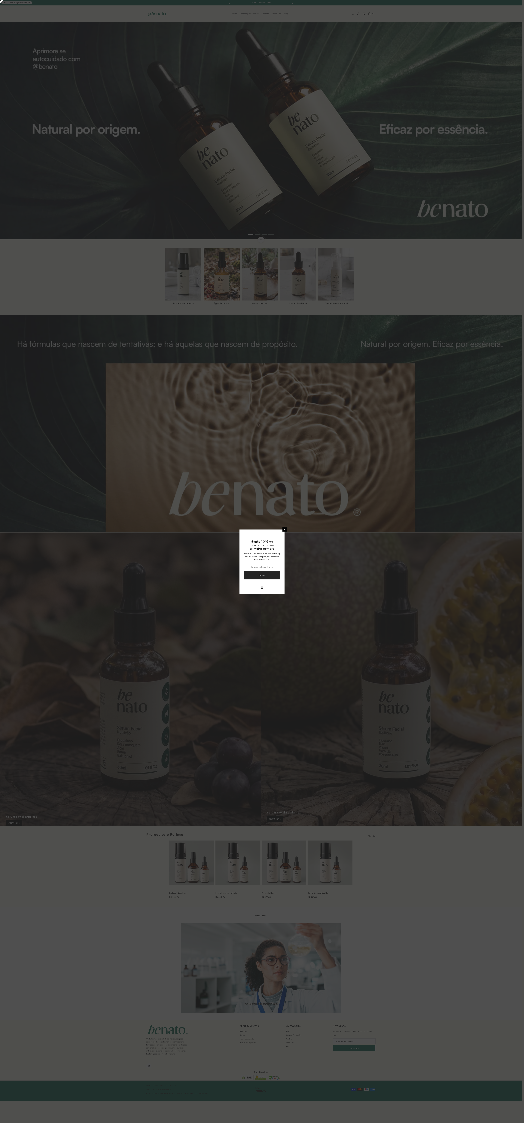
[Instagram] (262, 588)
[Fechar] (284, 529)
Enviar (262, 575)
